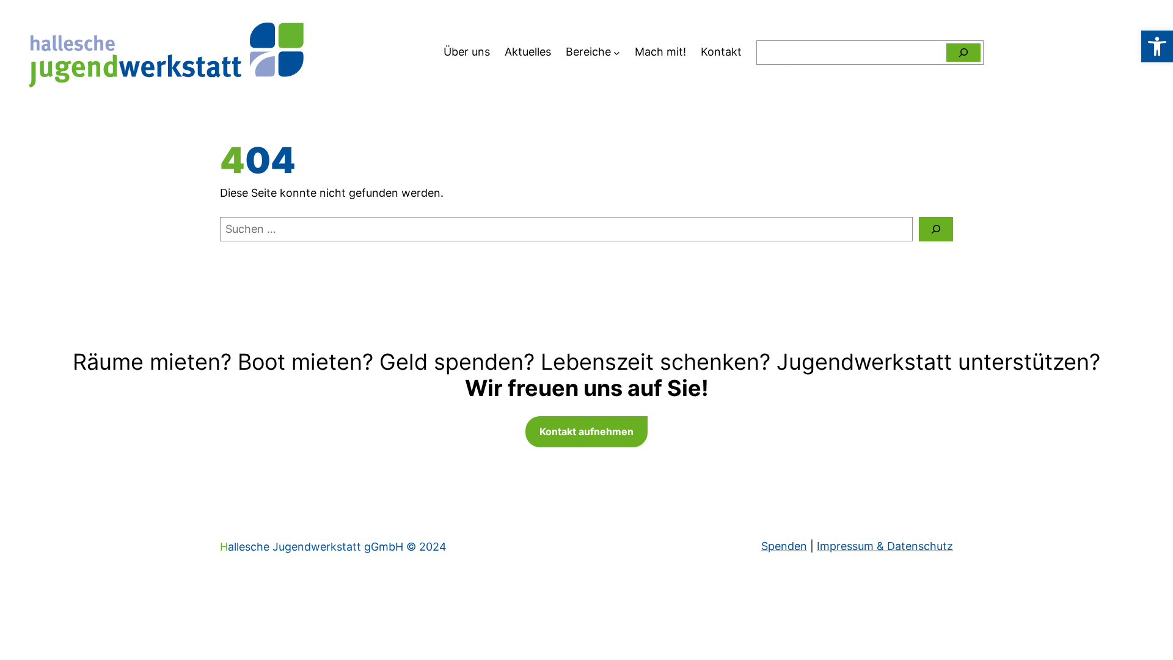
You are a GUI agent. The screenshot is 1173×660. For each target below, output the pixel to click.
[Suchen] (963, 52)
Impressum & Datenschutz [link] (885, 546)
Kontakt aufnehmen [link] (586, 431)
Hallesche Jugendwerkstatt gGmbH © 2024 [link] (333, 546)
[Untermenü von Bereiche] (616, 52)
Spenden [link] (784, 546)
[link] (1157, 46)
